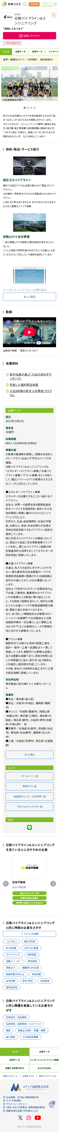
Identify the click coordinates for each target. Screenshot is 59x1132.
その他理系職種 (30, 1037)
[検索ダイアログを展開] (25, 4)
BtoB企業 (11, 948)
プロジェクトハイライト (28, 806)
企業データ (20, 51)
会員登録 (34, 4)
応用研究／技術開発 (16, 1017)
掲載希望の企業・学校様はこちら (22, 1110)
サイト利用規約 (13, 1100)
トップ (6, 51)
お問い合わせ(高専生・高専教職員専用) (25, 1107)
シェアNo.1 (11, 941)
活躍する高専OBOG (14, 1068)
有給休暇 (36, 974)
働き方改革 (29, 941)
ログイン (46, 4)
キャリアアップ (13, 954)
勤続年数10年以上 (15, 974)
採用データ (37, 51)
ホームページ (28, 776)
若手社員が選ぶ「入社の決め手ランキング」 (31, 376)
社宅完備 (10, 980)
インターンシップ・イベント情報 (44, 1059)
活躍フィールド (13, 961)
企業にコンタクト (31, 35)
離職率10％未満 (30, 967)
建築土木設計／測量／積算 (31, 1030)
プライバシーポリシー (16, 1104)
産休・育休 (27, 980)
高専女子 (10, 967)
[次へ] (53, 883)
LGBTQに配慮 (31, 948)
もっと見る (29, 297)
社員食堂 (44, 980)
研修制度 (31, 954)
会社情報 (10, 1097)
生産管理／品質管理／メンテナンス (23, 1023)
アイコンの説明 (31, 933)
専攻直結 (32, 961)
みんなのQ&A (44, 1068)
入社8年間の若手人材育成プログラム (31, 393)
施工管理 (10, 1037)
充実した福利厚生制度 (24, 385)
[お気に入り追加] (54, 15)
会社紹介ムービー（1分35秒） (28, 796)
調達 (8, 1030)
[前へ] (6, 883)
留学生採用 (11, 987)
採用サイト (28, 786)
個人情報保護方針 (30, 1097)
